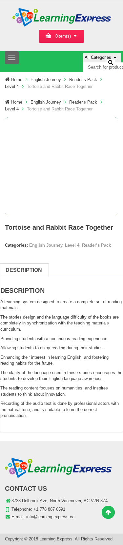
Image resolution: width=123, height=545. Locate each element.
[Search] (111, 62)
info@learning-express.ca (50, 516)
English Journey (46, 79)
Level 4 (12, 86)
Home (16, 79)
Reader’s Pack (83, 79)
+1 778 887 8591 (49, 509)
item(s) (63, 36)
